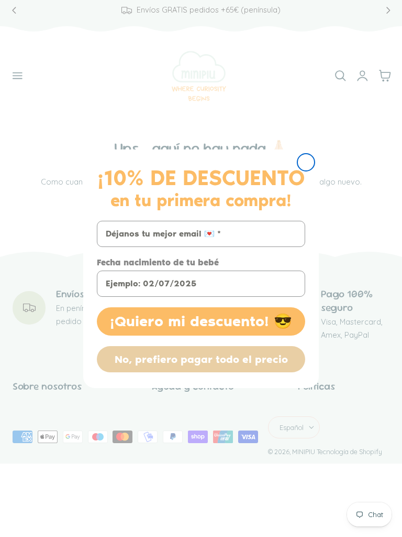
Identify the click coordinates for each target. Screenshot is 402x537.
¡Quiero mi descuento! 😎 (201, 321)
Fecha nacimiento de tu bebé (158, 262)
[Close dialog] (306, 162)
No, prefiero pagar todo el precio (201, 359)
